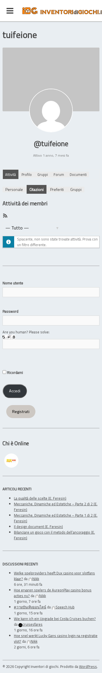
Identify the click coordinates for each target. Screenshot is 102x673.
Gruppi (42, 174)
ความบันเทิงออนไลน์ (30, 607)
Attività (10, 174)
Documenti (78, 174)
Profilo (27, 174)
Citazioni (36, 189)
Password (10, 311)
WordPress (88, 666)
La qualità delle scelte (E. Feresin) (40, 498)
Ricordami (14, 372)
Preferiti (57, 189)
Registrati (20, 411)
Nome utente (13, 283)
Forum (59, 174)
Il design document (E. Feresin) (38, 526)
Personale (14, 189)
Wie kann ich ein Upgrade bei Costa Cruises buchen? (55, 618)
